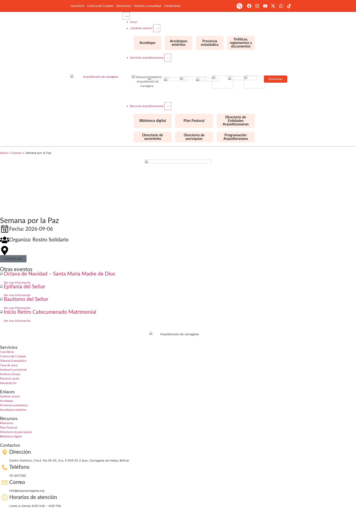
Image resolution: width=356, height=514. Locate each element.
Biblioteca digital (152, 121)
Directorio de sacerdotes (152, 137)
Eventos (16, 152)
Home (4, 152)
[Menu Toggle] (126, 16)
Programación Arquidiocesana (235, 137)
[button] (239, 6)
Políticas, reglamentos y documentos (241, 43)
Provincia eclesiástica (210, 43)
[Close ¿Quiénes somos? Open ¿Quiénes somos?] (156, 28)
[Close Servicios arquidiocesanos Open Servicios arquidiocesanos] (167, 58)
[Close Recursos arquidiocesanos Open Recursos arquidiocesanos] (167, 106)
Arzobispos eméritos (178, 43)
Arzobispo (147, 43)
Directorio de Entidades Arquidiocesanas (236, 121)
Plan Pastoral (194, 121)
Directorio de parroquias (194, 137)
